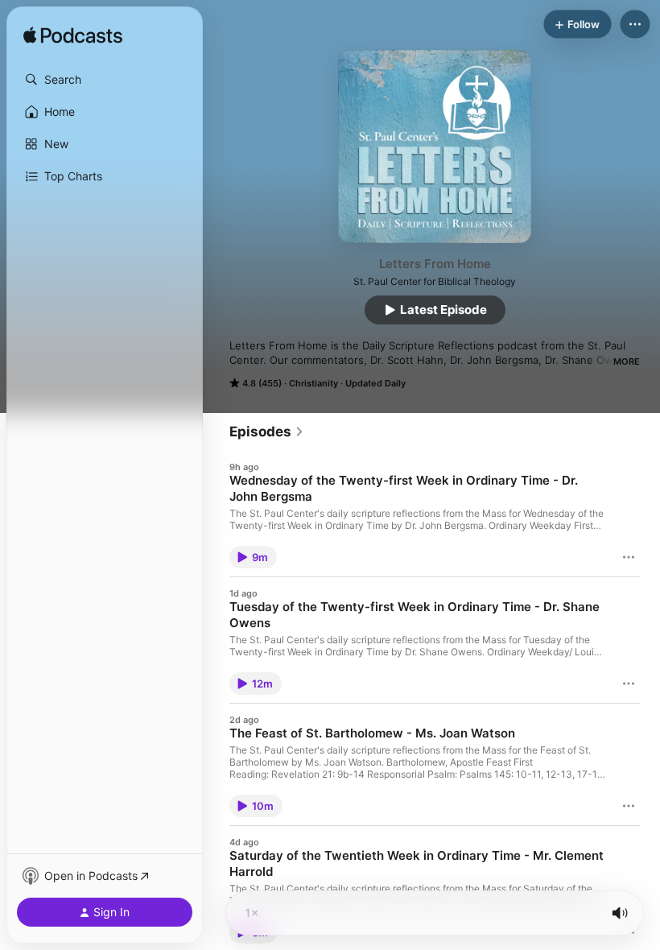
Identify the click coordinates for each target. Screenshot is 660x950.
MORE (626, 361)
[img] (72, 36)
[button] (105, 79)
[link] (266, 431)
